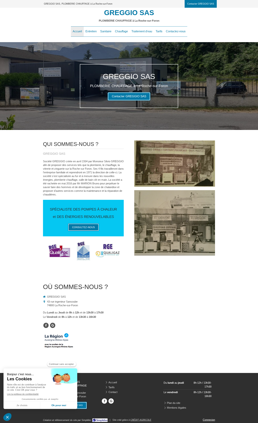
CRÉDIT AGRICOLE (140, 420)
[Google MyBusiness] (52, 325)
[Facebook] (46, 325)
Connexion (209, 419)
